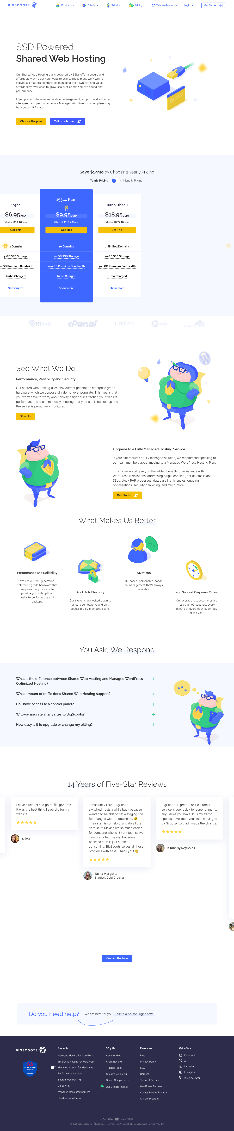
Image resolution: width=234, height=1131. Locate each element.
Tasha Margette (106, 873)
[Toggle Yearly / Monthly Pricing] (116, 180)
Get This (66, 230)
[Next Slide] (228, 245)
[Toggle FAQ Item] (153, 678)
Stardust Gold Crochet (109, 877)
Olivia (26, 839)
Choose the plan (31, 121)
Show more (15, 288)
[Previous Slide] (5, 245)
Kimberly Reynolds (181, 848)
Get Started (210, 5)
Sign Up (25, 416)
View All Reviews (117, 958)
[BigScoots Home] (23, 5)
